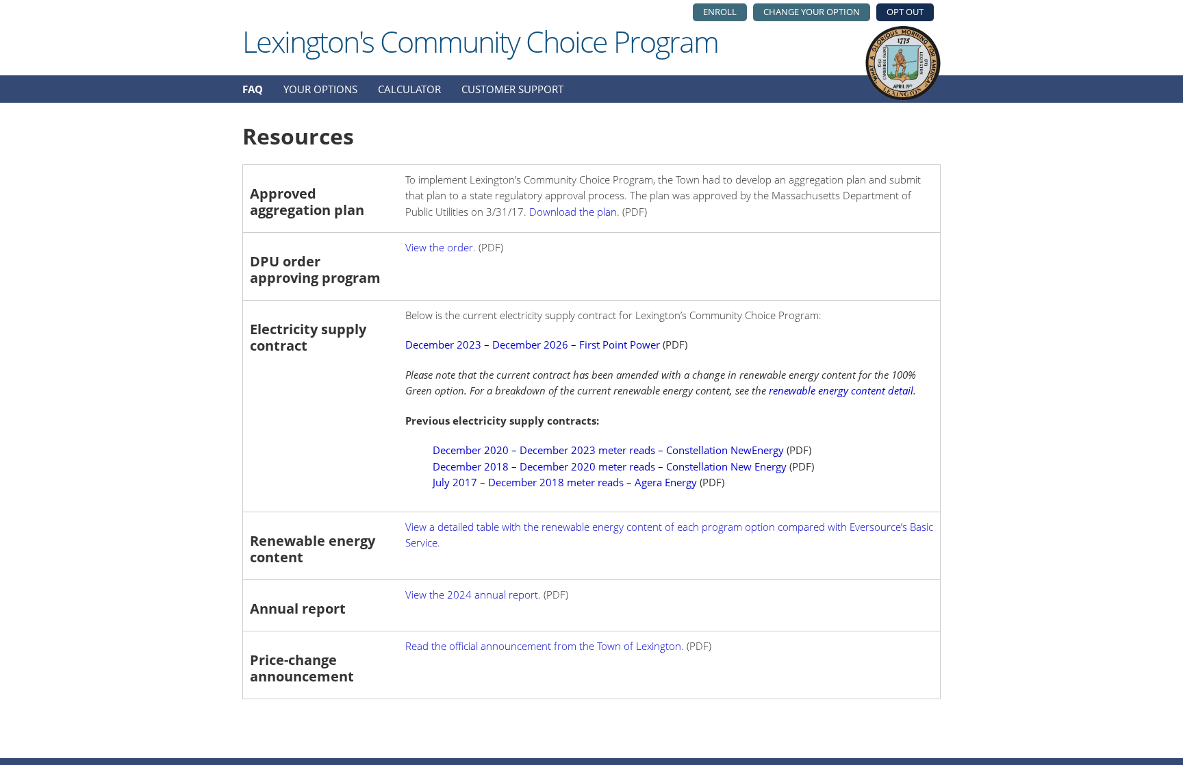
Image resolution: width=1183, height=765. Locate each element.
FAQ (252, 89)
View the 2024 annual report (471, 594)
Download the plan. (574, 211)
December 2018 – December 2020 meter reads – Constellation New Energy (610, 466)
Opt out (905, 11)
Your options (320, 89)
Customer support (512, 89)
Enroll (720, 11)
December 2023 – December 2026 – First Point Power (532, 344)
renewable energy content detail (841, 390)
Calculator (409, 89)
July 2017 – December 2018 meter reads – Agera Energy (565, 482)
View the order (439, 247)
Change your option (811, 11)
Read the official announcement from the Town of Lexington (543, 646)
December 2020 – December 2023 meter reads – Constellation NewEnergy (608, 450)
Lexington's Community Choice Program (480, 41)
